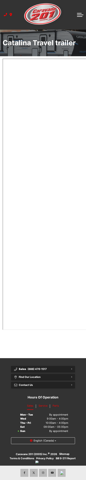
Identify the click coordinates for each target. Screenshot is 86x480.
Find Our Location (30, 377)
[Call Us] (5, 15)
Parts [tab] (56, 405)
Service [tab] (43, 405)
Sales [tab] (30, 405)
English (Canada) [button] (44, 440)
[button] (80, 14)
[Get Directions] (10, 15)
